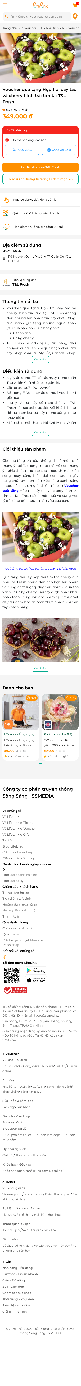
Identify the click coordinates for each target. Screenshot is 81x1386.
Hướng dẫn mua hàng (19, 904)
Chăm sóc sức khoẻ (17, 1293)
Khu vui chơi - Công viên (20, 1066)
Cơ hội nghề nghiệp (17, 852)
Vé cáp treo (42, 1245)
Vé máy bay (62, 1245)
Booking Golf (12, 1122)
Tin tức (7, 840)
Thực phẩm (10, 1091)
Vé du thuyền (32, 1230)
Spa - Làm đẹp (13, 1286)
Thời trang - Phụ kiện (31, 1155)
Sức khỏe (23, 1107)
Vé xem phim (12, 1194)
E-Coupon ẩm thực (16, 1135)
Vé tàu (7, 1245)
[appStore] (38, 980)
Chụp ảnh (47, 1066)
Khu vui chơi (33, 1194)
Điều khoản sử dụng (18, 858)
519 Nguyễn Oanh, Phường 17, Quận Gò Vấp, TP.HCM (39, 259)
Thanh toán (11, 916)
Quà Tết (8, 1155)
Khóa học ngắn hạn (16, 1171)
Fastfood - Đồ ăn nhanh (20, 1274)
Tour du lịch (11, 1230)
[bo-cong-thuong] (14, 990)
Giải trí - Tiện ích (14, 1311)
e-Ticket (8, 1182)
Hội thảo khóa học (47, 1215)
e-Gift (6, 1262)
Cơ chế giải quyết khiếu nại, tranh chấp (23, 942)
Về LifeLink (10, 817)
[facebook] (4, 956)
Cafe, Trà (39, 1086)
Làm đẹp (8, 1107)
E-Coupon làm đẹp (45, 1135)
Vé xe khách (23, 1245)
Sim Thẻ (50, 1230)
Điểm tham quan (58, 1194)
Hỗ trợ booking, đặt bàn (29, 140)
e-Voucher (10, 1054)
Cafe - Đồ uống (13, 1280)
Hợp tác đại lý (12, 881)
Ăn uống (8, 1080)
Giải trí (60, 1066)
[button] (37, 74)
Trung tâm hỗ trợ (15, 893)
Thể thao (25, 1215)
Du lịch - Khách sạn (16, 1116)
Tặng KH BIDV (31, 1091)
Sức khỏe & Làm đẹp (17, 1101)
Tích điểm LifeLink (16, 898)
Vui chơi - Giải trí (14, 1060)
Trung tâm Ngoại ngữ (48, 1171)
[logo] (40, 4)
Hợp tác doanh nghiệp (19, 875)
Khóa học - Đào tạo (16, 1164)
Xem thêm (40, 359)
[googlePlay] (38, 970)
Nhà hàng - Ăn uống (17, 1268)
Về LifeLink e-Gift (15, 834)
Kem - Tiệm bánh (59, 1086)
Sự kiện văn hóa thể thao (21, 1208)
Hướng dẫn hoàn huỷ (18, 910)
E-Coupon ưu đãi (14, 1129)
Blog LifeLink (12, 846)
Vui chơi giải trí (13, 1188)
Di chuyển (10, 1239)
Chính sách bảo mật (18, 928)
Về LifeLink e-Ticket (17, 823)
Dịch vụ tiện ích (14, 1149)
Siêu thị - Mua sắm (16, 1305)
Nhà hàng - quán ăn (16, 1086)
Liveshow (9, 1215)
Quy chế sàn (12, 934)
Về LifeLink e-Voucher (19, 828)
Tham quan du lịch (16, 1224)
